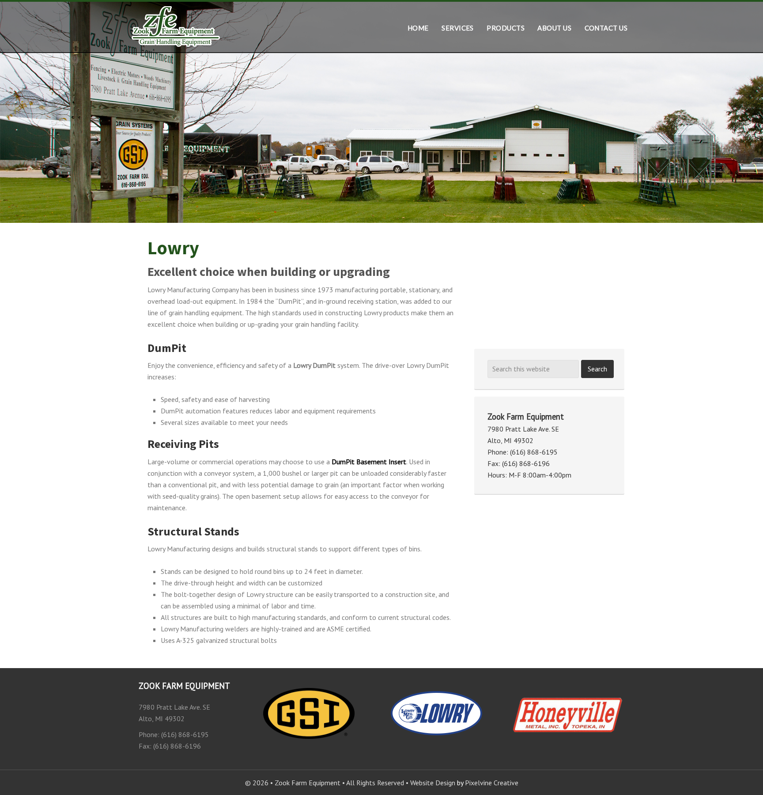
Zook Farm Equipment (176, 27)
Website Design (432, 782)
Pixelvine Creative (491, 782)
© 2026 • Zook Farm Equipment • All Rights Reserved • (327, 782)
